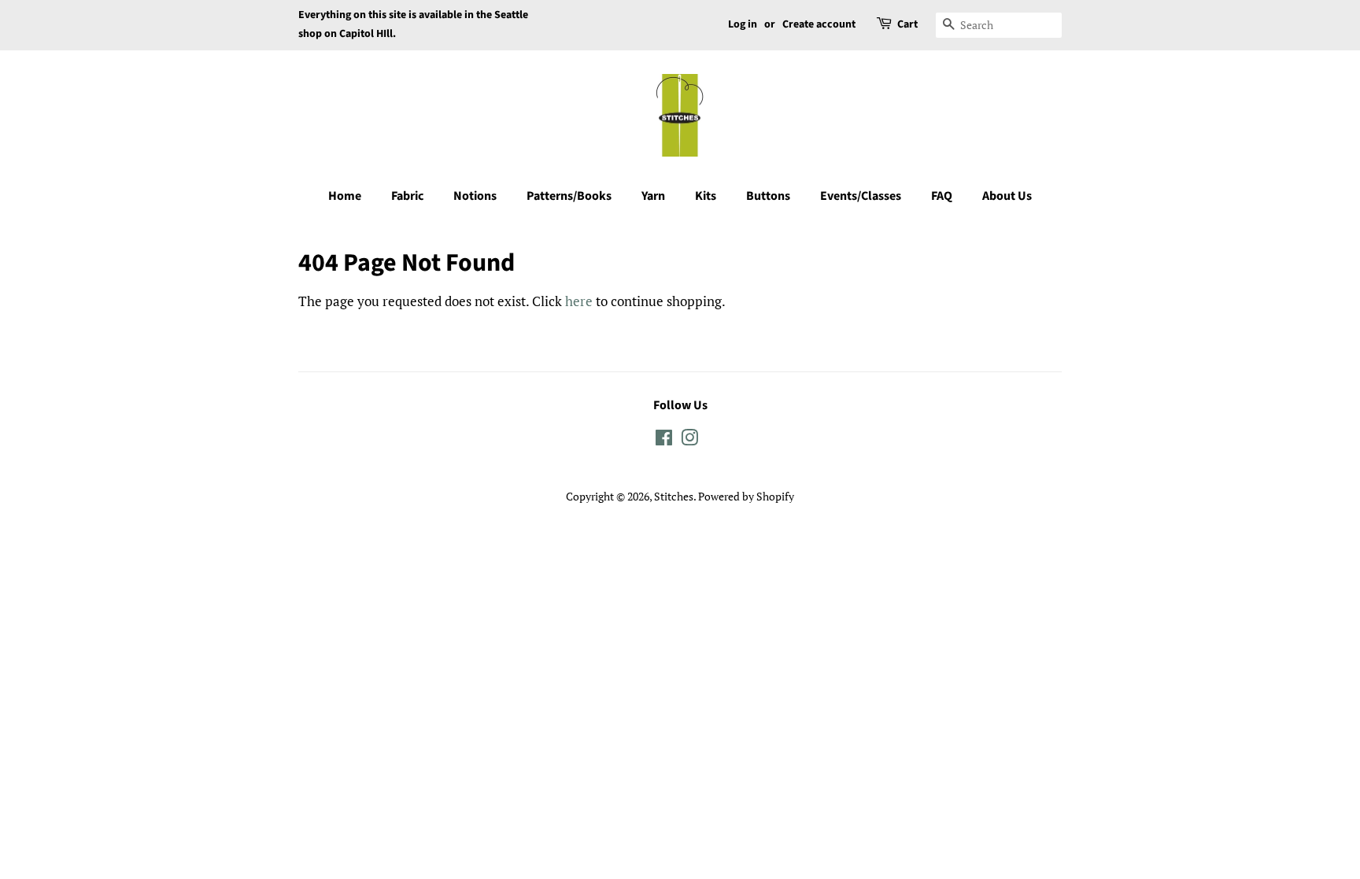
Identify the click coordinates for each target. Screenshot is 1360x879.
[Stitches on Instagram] (689, 440)
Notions (475, 196)
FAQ (941, 196)
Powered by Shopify (746, 496)
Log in (742, 24)
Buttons (768, 196)
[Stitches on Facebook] (664, 440)
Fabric (407, 196)
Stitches (673, 496)
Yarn (653, 196)
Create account (819, 24)
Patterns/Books (569, 196)
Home (344, 196)
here (579, 301)
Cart (907, 24)
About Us (1007, 196)
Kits (705, 196)
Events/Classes (860, 196)
